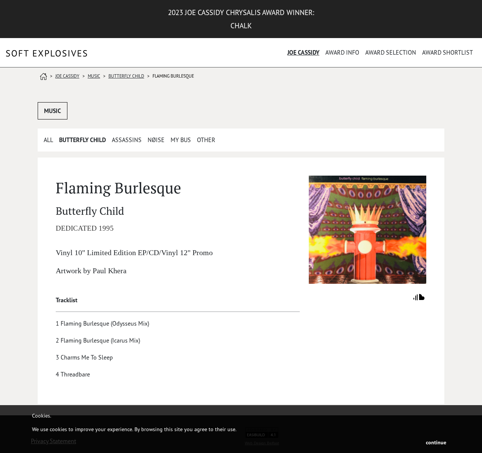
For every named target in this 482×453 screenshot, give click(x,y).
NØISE (156, 140)
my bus (181, 140)
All (48, 140)
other (206, 140)
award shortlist (447, 52)
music (94, 76)
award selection (390, 52)
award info (342, 52)
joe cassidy (303, 52)
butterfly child (126, 76)
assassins (127, 140)
